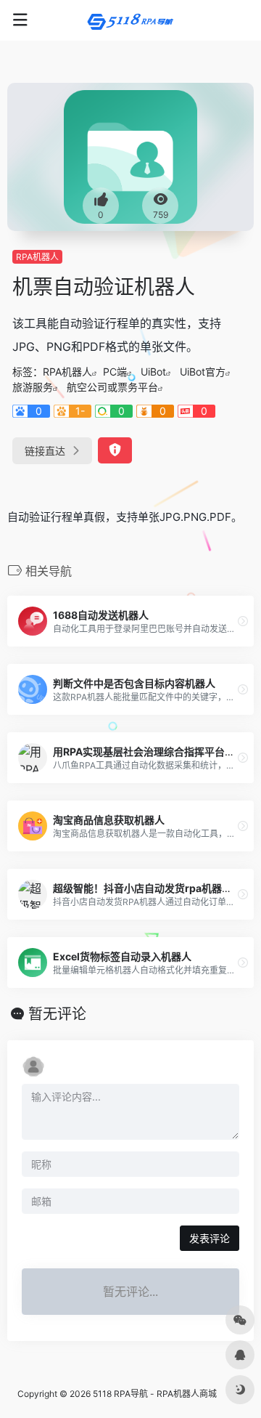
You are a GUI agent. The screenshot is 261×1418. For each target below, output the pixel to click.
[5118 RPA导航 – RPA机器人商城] (130, 20)
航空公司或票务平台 (112, 387)
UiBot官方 (202, 371)
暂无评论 (57, 1014)
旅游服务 (32, 387)
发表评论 (209, 1238)
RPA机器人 (37, 256)
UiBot (153, 371)
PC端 (115, 371)
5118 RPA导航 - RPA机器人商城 (155, 1393)
